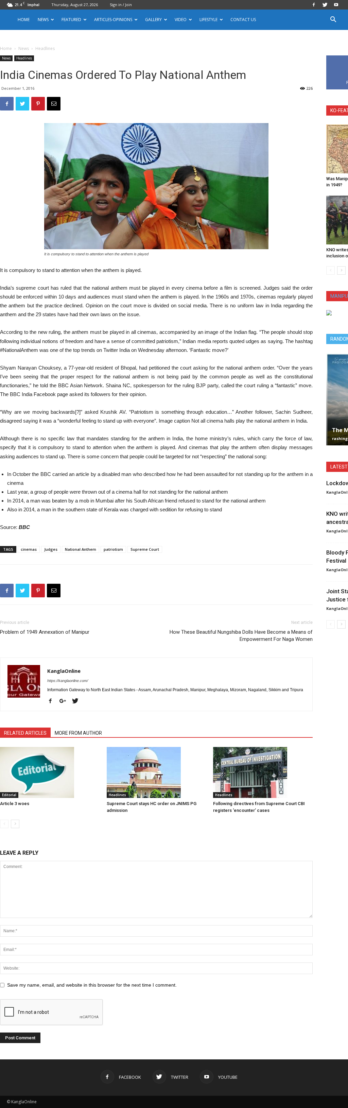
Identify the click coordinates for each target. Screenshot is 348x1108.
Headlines (24, 58)
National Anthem (80, 549)
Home (24, 19)
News (23, 48)
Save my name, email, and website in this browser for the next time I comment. (92, 985)
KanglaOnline (64, 670)
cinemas (29, 549)
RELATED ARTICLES (25, 733)
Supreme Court (144, 549)
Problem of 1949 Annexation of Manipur (44, 632)
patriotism (113, 549)
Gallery (153, 19)
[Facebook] (314, 5)
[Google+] (65, 701)
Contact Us (243, 19)
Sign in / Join (121, 4)
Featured (71, 19)
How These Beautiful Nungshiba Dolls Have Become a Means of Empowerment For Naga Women (241, 635)
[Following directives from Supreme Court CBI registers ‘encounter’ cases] (263, 772)
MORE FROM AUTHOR (78, 733)
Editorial (9, 794)
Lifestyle (208, 19)
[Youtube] (336, 5)
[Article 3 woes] (50, 772)
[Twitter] (325, 5)
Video (181, 19)
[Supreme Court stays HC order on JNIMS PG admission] (156, 772)
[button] (333, 20)
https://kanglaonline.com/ (67, 681)
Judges (50, 549)
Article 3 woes (14, 803)
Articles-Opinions (113, 19)
